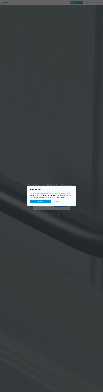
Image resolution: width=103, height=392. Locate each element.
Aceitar (40, 201)
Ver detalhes (56, 201)
